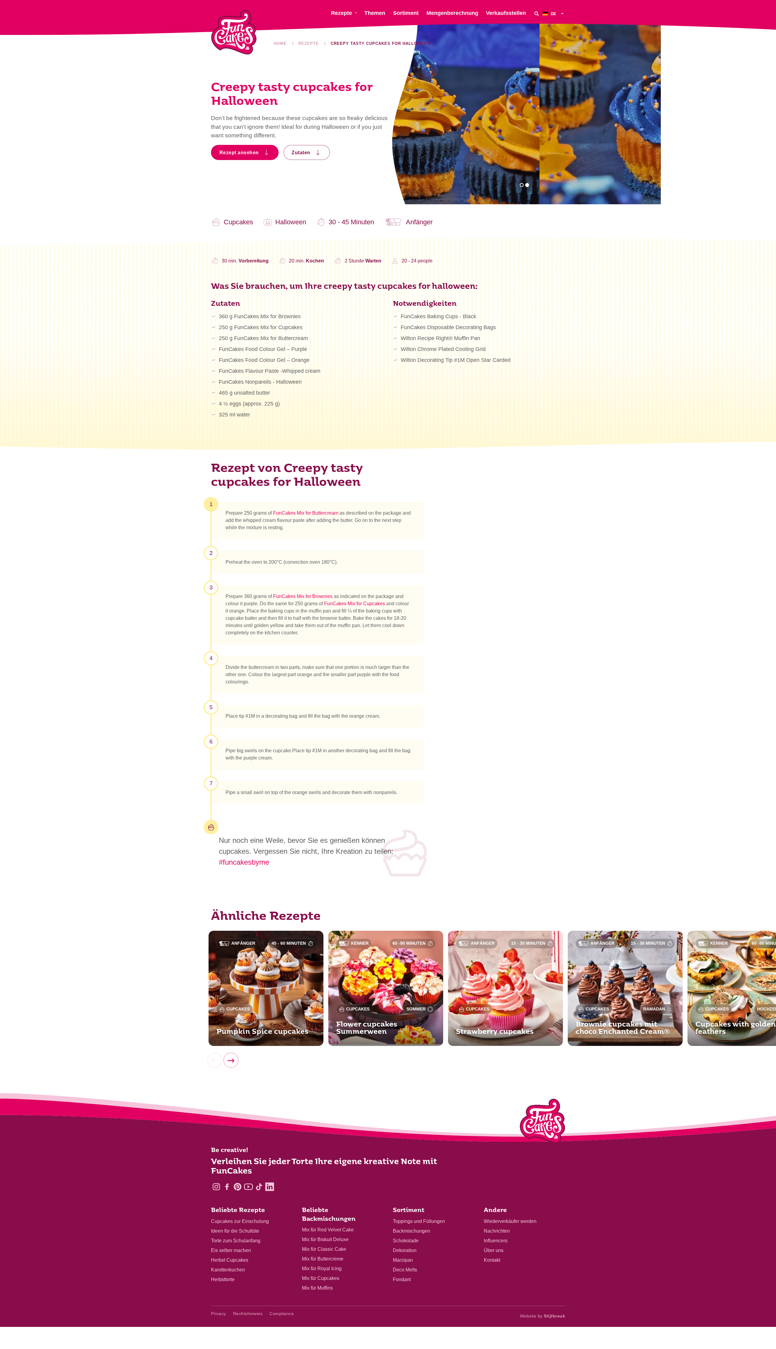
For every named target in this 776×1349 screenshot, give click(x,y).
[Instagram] (216, 1186)
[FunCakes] (234, 32)
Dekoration (404, 1250)
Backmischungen (411, 1231)
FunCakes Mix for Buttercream (305, 513)
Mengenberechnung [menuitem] (452, 13)
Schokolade (406, 1240)
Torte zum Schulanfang (235, 1240)
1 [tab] (522, 185)
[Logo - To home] (542, 1122)
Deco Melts (405, 1269)
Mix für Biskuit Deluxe (325, 1239)
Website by (542, 1316)
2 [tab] (527, 185)
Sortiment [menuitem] (406, 13)
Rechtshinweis (248, 1313)
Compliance (281, 1313)
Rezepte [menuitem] (341, 13)
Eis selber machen (231, 1250)
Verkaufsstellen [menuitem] (506, 13)
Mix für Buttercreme (322, 1258)
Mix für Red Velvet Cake (328, 1229)
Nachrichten (497, 1231)
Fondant (402, 1279)
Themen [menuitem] (374, 13)
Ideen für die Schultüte (235, 1231)
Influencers (495, 1240)
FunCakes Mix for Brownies (303, 596)
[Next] (230, 1060)
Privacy (218, 1313)
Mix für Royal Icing (322, 1268)
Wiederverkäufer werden (510, 1221)
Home (280, 43)
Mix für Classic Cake (324, 1249)
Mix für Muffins (317, 1288)
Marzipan (403, 1260)
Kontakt (492, 1260)
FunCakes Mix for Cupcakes (354, 603)
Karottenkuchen (228, 1269)
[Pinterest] (237, 1186)
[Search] (536, 13)
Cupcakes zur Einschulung (240, 1221)
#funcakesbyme (244, 862)
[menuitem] (554, 13)
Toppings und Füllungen (419, 1221)
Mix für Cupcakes (320, 1278)
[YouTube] (248, 1186)
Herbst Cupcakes (229, 1260)
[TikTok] (259, 1186)
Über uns (493, 1250)
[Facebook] (227, 1186)
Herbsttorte (223, 1279)
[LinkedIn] (269, 1186)
